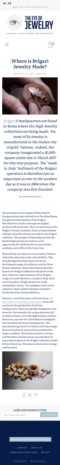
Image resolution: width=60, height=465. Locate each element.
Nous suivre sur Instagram (30, 439)
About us (37, 448)
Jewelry (41, 73)
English (20, 461)
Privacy (45, 452)
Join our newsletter (30, 410)
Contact (22, 448)
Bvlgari (9, 120)
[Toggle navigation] (7, 44)
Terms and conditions (23, 452)
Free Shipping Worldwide (30, 7)
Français (38, 461)
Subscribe (49, 415)
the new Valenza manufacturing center (27, 299)
